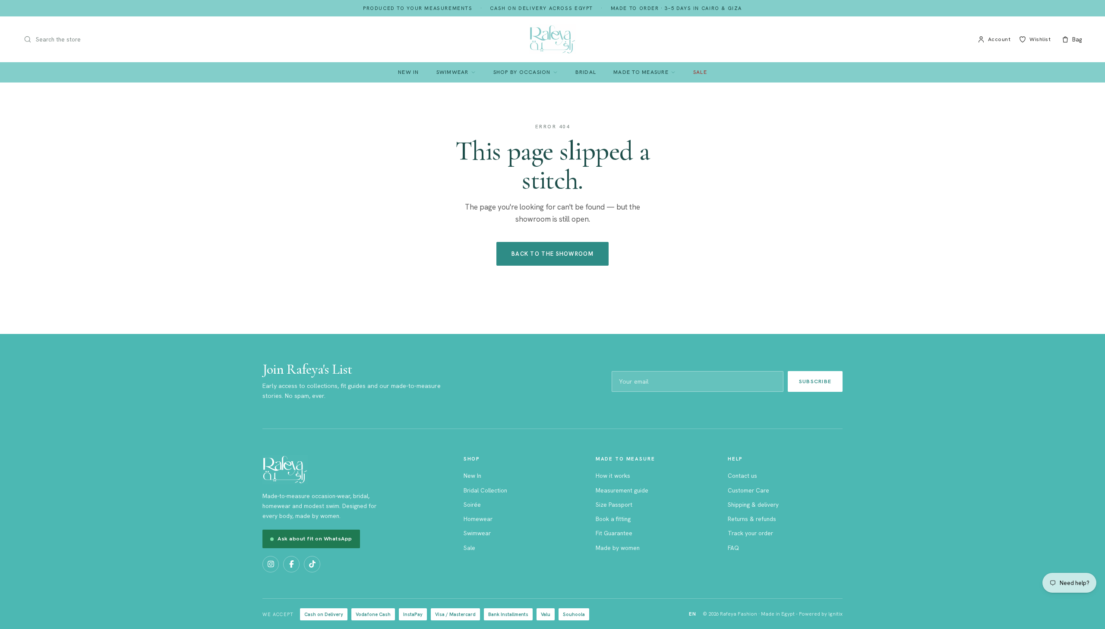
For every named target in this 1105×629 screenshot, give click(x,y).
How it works (613, 476)
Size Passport (614, 504)
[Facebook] (291, 564)
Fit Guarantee (614, 533)
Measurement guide (622, 490)
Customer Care (748, 490)
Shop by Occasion (522, 72)
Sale (700, 72)
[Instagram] (270, 564)
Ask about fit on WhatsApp (315, 538)
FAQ (733, 548)
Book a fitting (613, 519)
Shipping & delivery (753, 504)
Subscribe (815, 381)
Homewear (478, 519)
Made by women (618, 548)
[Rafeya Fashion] (552, 39)
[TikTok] (312, 564)
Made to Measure (641, 72)
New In (408, 72)
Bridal (586, 72)
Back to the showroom (552, 253)
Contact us (742, 476)
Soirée (472, 504)
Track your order (750, 533)
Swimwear (452, 72)
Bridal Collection (485, 490)
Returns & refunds (752, 519)
